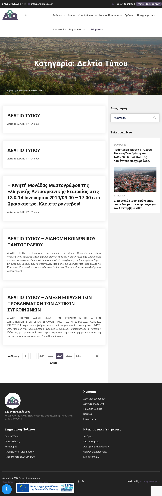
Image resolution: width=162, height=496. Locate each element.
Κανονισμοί (11, 446)
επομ (53, 363)
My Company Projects (150, 481)
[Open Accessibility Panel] (7, 489)
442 (50, 356)
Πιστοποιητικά (91, 441)
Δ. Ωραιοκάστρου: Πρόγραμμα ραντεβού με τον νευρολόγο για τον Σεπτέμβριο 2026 (135, 204)
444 (69, 356)
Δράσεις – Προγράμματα (139, 15)
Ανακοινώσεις (12, 441)
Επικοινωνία (90, 419)
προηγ (15, 356)
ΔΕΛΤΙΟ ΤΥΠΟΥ (23, 115)
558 (95, 356)
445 (78, 356)
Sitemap (87, 414)
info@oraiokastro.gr (42, 4)
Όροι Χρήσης (8, 482)
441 (41, 356)
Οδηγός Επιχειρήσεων (149, 4)
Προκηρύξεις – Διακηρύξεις (19, 451)
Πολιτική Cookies (92, 408)
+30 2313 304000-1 (125, 4)
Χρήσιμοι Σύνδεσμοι (94, 398)
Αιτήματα (88, 436)
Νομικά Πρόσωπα (109, 15)
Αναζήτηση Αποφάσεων (96, 446)
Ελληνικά (95, 29)
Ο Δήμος (58, 15)
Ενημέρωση (75, 29)
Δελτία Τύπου (12, 436)
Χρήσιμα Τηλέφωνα (93, 403)
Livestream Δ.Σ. (91, 456)
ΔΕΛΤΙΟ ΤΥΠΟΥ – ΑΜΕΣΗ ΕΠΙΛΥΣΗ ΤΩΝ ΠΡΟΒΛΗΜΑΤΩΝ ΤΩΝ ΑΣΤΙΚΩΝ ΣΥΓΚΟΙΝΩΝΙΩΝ (49, 304)
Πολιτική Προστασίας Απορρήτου (32, 482)
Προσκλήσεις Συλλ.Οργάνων (20, 456)
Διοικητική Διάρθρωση (81, 15)
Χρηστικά (58, 29)
